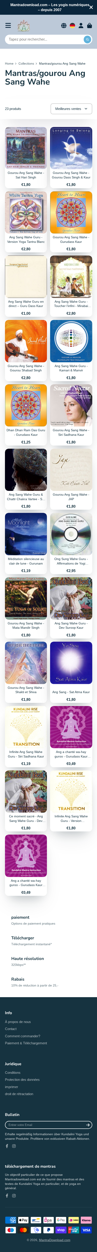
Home (9, 63)
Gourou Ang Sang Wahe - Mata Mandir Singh (26, 607)
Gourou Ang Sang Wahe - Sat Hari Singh (26, 157)
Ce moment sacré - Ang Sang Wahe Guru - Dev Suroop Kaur (26, 801)
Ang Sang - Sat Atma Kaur (71, 672)
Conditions (13, 1072)
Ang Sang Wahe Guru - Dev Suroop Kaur (71, 607)
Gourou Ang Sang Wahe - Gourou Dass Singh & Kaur (71, 157)
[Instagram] (14, 1146)
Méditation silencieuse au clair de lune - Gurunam (26, 543)
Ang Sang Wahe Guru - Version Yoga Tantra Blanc (26, 222)
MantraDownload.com (54, 1240)
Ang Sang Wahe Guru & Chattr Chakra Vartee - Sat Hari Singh (26, 479)
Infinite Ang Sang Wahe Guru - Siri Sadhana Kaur (26, 736)
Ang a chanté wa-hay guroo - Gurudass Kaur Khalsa (71, 736)
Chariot (89, 25)
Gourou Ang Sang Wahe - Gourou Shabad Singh (26, 350)
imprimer (11, 1087)
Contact (10, 1029)
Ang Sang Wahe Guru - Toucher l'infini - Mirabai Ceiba (71, 286)
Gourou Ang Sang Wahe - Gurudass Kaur (71, 222)
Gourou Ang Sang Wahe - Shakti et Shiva (26, 672)
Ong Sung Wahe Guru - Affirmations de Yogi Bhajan (71, 543)
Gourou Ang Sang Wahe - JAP (71, 479)
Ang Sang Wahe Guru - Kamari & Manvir (71, 350)
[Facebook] (7, 1146)
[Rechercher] (87, 39)
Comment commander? (22, 1036)
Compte (81, 25)
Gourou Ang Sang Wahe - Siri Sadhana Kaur (71, 415)
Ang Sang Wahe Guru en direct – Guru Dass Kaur (26, 286)
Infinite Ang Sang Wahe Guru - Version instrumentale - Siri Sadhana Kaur (71, 801)
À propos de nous (18, 1022)
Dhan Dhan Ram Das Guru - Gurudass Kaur (26, 415)
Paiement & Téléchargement (26, 1043)
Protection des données (22, 1079)
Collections (26, 63)
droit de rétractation (19, 1094)
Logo (24, 25)
